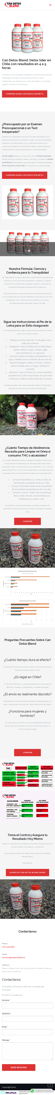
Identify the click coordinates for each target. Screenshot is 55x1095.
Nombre (6, 1000)
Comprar (27, 521)
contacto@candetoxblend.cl (13, 958)
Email (5, 1027)
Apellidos (6, 1013)
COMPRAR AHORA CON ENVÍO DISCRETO (25, 94)
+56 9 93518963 (8, 947)
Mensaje (6, 1040)
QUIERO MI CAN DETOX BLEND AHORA (27, 872)
